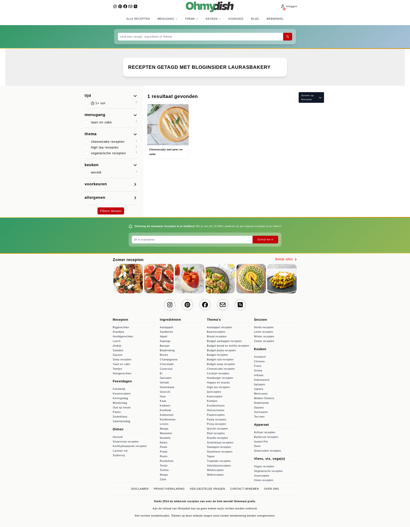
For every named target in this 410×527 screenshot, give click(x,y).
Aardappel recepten (219, 327)
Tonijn (164, 465)
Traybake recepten (219, 461)
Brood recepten (217, 336)
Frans (257, 366)
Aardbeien (166, 331)
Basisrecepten (216, 331)
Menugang (166, 18)
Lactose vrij (120, 450)
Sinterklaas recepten (220, 442)
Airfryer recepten (264, 432)
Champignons (169, 359)
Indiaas (258, 375)
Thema (190, 18)
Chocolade (167, 364)
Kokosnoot (166, 415)
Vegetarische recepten (268, 471)
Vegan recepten (264, 466)
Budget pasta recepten (221, 350)
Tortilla (164, 470)
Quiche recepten (217, 428)
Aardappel (166, 327)
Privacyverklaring (169, 488)
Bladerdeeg (167, 350)
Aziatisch (260, 356)
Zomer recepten (264, 341)
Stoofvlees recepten (220, 451)
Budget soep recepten (221, 364)
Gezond (118, 437)
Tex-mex (259, 416)
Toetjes (117, 368)
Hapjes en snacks (218, 382)
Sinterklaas (120, 416)
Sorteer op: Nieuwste (307, 97)
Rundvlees (167, 461)
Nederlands (261, 403)
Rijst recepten (216, 433)
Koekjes (212, 401)
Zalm (163, 479)
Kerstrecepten (122, 393)
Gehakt (164, 382)
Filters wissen (111, 211)
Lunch (117, 341)
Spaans (259, 407)
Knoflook (165, 410)
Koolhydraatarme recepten (130, 446)
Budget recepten (217, 355)
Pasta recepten (216, 419)
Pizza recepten (216, 424)
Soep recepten (122, 359)
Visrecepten (261, 475)
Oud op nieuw (122, 407)
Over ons (271, 488)
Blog (255, 18)
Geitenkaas (167, 387)
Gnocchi (165, 391)
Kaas (163, 401)
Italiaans (259, 384)
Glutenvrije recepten (126, 441)
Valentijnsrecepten (219, 465)
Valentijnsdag (121, 421)
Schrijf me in (265, 239)
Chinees (259, 361)
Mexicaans (261, 393)
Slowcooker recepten (267, 450)
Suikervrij (119, 455)
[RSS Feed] (135, 6)
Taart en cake (121, 364)
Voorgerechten (122, 373)
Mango (164, 428)
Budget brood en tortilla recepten (228, 345)
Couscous (166, 368)
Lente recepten (263, 331)
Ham (163, 396)
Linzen (164, 424)
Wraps (164, 474)
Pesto (163, 447)
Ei (161, 373)
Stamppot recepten (219, 447)
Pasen (117, 412)
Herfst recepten (264, 327)
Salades (118, 350)
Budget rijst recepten (220, 359)
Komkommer (168, 419)
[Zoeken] (287, 36)
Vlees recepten (263, 480)
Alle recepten (138, 18)
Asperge (165, 341)
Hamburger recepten (220, 378)
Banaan (165, 345)
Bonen (164, 355)
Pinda (163, 451)
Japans (258, 389)
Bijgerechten (121, 327)
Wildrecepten (215, 470)
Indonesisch (262, 379)
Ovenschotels (215, 410)
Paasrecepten (216, 415)
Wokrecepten (215, 474)
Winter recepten (264, 336)
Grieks (258, 370)
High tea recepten (218, 387)
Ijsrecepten (214, 391)
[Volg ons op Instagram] (115, 6)
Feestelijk (119, 389)
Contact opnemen (244, 488)
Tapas (211, 456)
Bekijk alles (284, 259)
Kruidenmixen (216, 405)
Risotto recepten (217, 438)
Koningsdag (120, 398)
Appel (163, 336)
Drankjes (118, 331)
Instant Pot (261, 441)
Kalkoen (165, 405)
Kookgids (236, 18)
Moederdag (120, 403)
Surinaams (261, 412)
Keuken (212, 18)
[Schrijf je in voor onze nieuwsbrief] (130, 6)
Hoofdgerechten (123, 336)
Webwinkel (275, 18)
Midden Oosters (264, 398)
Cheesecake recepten (221, 368)
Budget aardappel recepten (224, 341)
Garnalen (166, 378)
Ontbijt (117, 345)
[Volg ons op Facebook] (125, 6)
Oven (257, 446)
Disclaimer (140, 488)
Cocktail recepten (218, 373)
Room (163, 456)
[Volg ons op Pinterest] (120, 6)
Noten (164, 442)
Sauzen (118, 355)
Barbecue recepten (266, 437)
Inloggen (291, 6)
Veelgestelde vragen (207, 488)
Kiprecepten (214, 396)
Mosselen (166, 433)
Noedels (165, 438)
